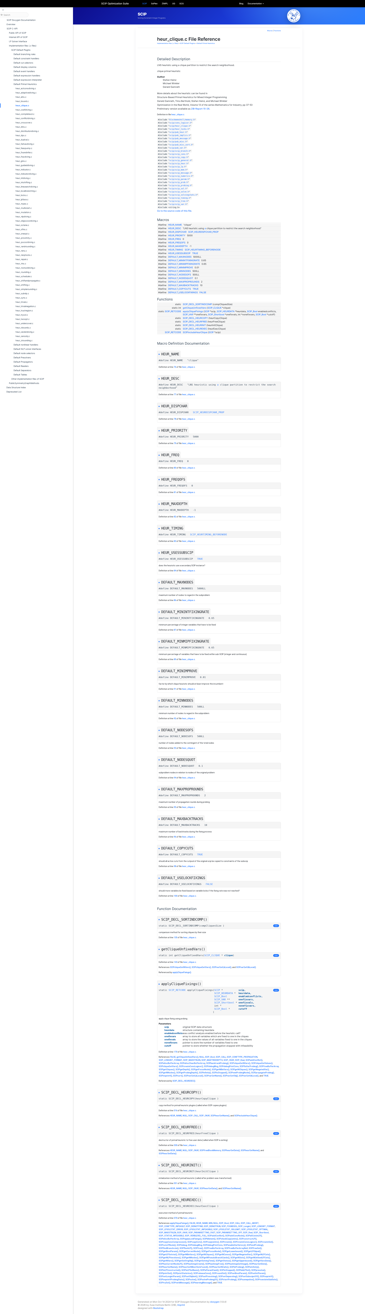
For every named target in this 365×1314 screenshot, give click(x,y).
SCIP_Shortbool (216, 314)
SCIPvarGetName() (213, 1076)
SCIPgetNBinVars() (220, 1069)
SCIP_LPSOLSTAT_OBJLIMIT (226, 1229)
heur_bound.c (22, 101)
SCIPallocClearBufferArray (192, 1063)
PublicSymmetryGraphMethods (24, 383)
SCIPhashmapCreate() (193, 1264)
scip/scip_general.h (180, 160)
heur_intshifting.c (24, 182)
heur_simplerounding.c (26, 289)
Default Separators (22, 370)
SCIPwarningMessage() (201, 1283)
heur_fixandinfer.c (24, 152)
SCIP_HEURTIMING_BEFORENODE (203, 249)
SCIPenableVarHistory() (234, 1245)
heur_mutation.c (23, 212)
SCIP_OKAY (229, 1060)
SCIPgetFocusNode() (201, 1069)
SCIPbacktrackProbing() (217, 1063)
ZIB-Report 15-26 (200, 108)
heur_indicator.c (23, 169)
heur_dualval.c (22, 139)
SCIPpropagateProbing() (262, 1072)
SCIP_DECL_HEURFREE (195, 321)
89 (175, 659)
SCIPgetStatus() (223, 1261)
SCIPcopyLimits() (211, 1242)
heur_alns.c (21, 97)
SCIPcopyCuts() (194, 1242)
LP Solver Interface (18, 41)
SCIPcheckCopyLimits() (227, 1239)
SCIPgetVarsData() (262, 1261)
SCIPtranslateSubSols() (266, 1279)
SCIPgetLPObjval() (252, 1251)
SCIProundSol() (219, 1273)
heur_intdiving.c (23, 178)
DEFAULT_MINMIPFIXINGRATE (184, 264)
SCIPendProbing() (255, 1245)
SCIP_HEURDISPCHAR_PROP (203, 232)
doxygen (214, 1301)
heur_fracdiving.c (24, 157)
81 (175, 492)
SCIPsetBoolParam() (237, 1273)
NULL (201, 1057)
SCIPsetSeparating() (228, 1276)
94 (175, 778)
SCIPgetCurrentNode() (189, 1251)
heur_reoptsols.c (24, 255)
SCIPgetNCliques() (239, 1069)
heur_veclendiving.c (25, 332)
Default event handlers (24, 71)
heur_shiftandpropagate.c (28, 280)
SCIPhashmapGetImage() (236, 1264)
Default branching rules (25, 54)
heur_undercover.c (24, 323)
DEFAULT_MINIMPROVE (180, 267)
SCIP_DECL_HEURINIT (194, 325)
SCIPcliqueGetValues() (262, 1063)
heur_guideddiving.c (25, 165)
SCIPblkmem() (209, 1239)
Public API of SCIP (17, 33)
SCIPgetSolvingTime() (204, 1261)
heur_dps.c (21, 135)
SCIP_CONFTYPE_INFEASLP (172, 1226)
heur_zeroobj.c (23, 336)
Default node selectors (24, 353)
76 (175, 367)
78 (175, 419)
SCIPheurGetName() (220, 1115)
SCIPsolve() (190, 1279)
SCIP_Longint (244, 1226)
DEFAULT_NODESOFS (179, 274)
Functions (277, 31)
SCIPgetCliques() (167, 1069)
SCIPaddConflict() (254, 1060)
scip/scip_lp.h (177, 166)
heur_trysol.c (22, 315)
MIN (210, 1223)
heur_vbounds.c (23, 327)
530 (175, 1145)
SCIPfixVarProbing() (249, 1066)
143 (175, 962)
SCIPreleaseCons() (202, 1273)
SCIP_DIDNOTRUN (212, 1226)
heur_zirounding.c (24, 340)
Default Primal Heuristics (25, 84)
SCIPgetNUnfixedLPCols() (258, 1257)
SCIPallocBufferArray (169, 1063)
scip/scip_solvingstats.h (183, 195)
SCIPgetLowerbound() (232, 1251)
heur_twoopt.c (23, 319)
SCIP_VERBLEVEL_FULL (195, 1236)
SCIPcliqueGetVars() (201, 967)
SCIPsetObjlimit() (190, 1276)
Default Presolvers (22, 357)
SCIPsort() (178, 1076)
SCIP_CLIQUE (215, 307)
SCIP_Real (240, 1060)
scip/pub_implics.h (179, 135)
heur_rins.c (21, 263)
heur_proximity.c (24, 238)
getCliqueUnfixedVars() (187, 1057)
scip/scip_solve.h (179, 192)
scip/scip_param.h (179, 179)
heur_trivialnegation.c (26, 306)
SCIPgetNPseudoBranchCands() (214, 1257)
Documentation (255, 3)
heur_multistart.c (24, 208)
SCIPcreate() (226, 1242)
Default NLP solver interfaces (27, 349)
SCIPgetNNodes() (167, 1072)
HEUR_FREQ (174, 239)
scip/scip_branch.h (179, 151)
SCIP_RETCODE (173, 311)
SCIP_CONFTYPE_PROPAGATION (242, 1057)
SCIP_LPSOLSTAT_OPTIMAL (254, 1229)
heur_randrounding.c (25, 246)
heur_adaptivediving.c (26, 92)
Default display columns (25, 67)
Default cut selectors (23, 63)
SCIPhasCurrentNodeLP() (171, 1264)
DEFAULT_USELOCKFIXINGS (183, 292)
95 (175, 807)
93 (175, 748)
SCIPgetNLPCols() (261, 1254)
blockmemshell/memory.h (181, 119)
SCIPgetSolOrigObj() (183, 1261)
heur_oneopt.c (22, 233)
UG (173, 3)
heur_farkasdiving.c (25, 144)
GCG (181, 3)
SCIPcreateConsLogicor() (191, 1066)
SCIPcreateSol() (265, 1242)
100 (175, 896)
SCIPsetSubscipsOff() (248, 1276)
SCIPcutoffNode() (167, 1245)
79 (175, 443)
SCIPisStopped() (219, 1072)
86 (175, 600)
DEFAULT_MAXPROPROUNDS (183, 281)
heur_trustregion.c (24, 310)
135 (175, 937)
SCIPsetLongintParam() (170, 1276)
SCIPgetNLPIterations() (170, 1257)
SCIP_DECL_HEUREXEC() (184, 1081)
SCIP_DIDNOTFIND (194, 1226)
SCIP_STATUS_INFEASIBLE (171, 1236)
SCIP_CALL (221, 1057)
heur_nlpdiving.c (23, 216)
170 (175, 1052)
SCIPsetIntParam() (257, 1273)
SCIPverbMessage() (180, 1283)
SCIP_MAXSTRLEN (191, 1060)
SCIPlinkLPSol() (243, 1270)
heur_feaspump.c (24, 148)
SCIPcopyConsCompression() (172, 1242)
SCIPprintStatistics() (182, 1273)
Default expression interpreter (28, 80)
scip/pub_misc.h (177, 141)
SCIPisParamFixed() (209, 1270)
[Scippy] (293, 15)
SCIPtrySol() (164, 1283)
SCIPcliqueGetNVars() (180, 967)
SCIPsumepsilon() (246, 1279)
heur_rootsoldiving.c (25, 268)
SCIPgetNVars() (166, 1261)
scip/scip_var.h (177, 204)
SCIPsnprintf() (165, 1076)
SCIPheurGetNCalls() (219, 1267)
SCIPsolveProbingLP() (207, 1279)
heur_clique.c (22, 105)
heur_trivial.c (22, 302)
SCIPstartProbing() (228, 1279)
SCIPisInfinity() (252, 1267)
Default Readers (21, 366)
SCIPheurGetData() (231, 1150)
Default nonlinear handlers (26, 344)
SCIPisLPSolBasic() (190, 1270)
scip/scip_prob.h (178, 182)
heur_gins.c (21, 161)
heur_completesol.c (25, 114)
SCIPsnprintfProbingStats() (172, 1279)
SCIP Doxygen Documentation (21, 20)
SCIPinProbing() (237, 1267)
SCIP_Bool (252, 311)
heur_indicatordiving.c (26, 174)
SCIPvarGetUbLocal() (246, 967)
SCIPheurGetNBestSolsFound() (193, 1267)
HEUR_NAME (175, 224)
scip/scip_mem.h (177, 170)
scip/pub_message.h (179, 138)
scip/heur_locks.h (179, 129)
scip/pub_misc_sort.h (180, 145)
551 (175, 1183)
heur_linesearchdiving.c (27, 186)
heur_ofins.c (21, 229)
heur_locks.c (22, 195)
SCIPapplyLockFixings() (191, 1239)
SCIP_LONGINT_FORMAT (170, 1060)
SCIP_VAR (188, 314)
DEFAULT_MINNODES (179, 271)
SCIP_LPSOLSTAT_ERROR (171, 1229)
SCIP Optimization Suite (115, 3)
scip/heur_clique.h (179, 126)
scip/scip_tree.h (178, 201)
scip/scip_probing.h (180, 185)
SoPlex (154, 3)
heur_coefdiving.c (24, 110)
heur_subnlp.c (22, 293)
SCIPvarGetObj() (230, 1076)
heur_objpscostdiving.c (27, 221)
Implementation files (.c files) (22, 45)
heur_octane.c (22, 225)
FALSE (202, 292)
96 (175, 837)
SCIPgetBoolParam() (168, 1251)
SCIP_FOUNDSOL (229, 1226)
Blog (241, 3)
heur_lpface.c (22, 199)
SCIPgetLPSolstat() (168, 1254)
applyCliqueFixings (193, 311)
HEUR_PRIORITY (176, 235)
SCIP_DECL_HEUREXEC (195, 328)
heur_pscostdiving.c (25, 242)
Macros (270, 31)
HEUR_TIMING (175, 249)
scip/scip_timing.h (179, 198)
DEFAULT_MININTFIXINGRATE (184, 260)
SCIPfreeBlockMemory (210, 1150)
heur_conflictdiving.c (25, 118)
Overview (10, 24)
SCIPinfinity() (205, 1072)
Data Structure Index (16, 387)
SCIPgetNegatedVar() (259, 1069)
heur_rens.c (21, 250)
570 (175, 1218)
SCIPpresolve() (258, 1270)
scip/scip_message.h (180, 173)
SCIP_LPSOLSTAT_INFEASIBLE (198, 1229)
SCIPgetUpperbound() (242, 1261)
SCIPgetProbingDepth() (187, 1072)
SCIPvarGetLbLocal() (221, 967)
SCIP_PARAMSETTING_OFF (229, 1232)
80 (175, 468)
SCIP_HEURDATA (226, 311)
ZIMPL (165, 3)
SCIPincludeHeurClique (195, 332)
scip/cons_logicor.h (180, 123)
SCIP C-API (12, 28)
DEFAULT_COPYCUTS (179, 289)
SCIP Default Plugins (21, 50)
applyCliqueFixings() (182, 972)
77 (175, 394)
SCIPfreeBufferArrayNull (236, 1248)
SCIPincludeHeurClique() (245, 1115)
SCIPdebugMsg (211, 1066)
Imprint (181, 1305)
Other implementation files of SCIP (27, 379)
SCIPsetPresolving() (207, 1276)
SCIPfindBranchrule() (169, 1248)
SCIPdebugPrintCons (229, 1066)
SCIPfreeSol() (255, 1248)
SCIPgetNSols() (237, 1257)
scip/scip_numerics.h (180, 176)
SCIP (144, 3)
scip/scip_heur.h (178, 163)
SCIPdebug (182, 1245)
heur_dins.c (21, 127)
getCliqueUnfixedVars (194, 307)
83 (175, 541)
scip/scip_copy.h (178, 157)
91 (175, 689)
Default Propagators (23, 362)
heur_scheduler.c (24, 276)
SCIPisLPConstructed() (170, 1270)
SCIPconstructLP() (248, 1239)
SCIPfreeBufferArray (269, 1066)
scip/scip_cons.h (178, 154)
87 (175, 630)
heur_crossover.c (24, 122)
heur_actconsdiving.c (26, 88)
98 (175, 866)
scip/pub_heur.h (177, 132)
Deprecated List (14, 391)
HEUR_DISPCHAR (177, 232)
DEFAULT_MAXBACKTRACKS (183, 285)
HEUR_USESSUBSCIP (179, 253)
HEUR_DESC (174, 228)
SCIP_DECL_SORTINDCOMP (197, 304)
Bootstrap (158, 1308)
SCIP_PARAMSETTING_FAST (201, 1232)
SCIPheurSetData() (168, 1153)
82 (175, 517)
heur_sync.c (21, 297)
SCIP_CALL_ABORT (250, 1223)
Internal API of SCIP (18, 37)
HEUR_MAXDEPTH (178, 246)
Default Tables (20, 374)
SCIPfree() (198, 1248)
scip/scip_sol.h (177, 188)
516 (175, 1110)
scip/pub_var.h (177, 148)
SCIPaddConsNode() (235, 1236)
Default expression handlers (27, 75)
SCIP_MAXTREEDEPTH (212, 1060)
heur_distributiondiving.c (27, 131)
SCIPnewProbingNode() (239, 1072)
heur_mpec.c (22, 204)
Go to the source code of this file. (174, 210)
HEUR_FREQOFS (176, 242)
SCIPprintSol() (165, 1273)
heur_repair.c (22, 259)
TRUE (195, 253)
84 (175, 570)
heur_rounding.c (23, 272)
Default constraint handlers (26, 58)
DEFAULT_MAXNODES (179, 256)
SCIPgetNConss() (223, 1254)
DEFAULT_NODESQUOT (180, 278)
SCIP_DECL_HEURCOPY (195, 318)
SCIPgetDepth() (183, 1069)
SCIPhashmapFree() (214, 1264)
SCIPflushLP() (186, 1248)
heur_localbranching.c (26, 191)
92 (175, 718)
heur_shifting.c (23, 285)
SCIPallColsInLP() (254, 1236)
